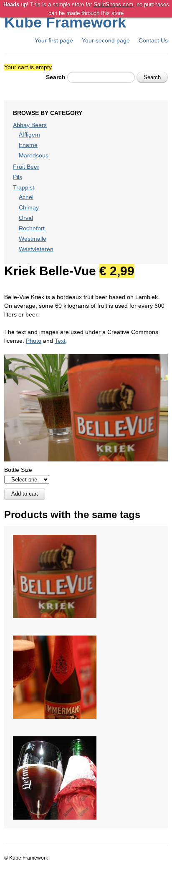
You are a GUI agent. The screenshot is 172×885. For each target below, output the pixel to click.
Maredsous (33, 155)
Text (60, 340)
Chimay (29, 207)
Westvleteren (36, 249)
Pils (17, 177)
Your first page (54, 40)
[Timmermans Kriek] (54, 639)
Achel (26, 197)
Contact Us (153, 40)
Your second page (106, 40)
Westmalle (32, 238)
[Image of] (86, 358)
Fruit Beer (26, 166)
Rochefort (32, 228)
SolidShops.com (113, 4)
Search (56, 77)
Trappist (23, 187)
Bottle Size (18, 469)
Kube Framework (65, 22)
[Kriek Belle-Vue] (54, 539)
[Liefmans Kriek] (54, 740)
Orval (26, 217)
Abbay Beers (30, 125)
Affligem (29, 134)
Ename (28, 145)
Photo (33, 340)
